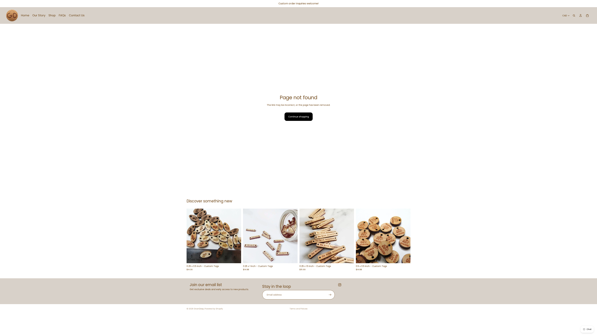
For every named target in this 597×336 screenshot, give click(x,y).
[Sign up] (330, 295)
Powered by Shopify (214, 308)
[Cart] (587, 15)
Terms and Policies (299, 308)
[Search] (574, 15)
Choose (295, 258)
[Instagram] (340, 285)
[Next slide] (236, 236)
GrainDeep (199, 308)
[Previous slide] (191, 236)
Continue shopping (298, 116)
